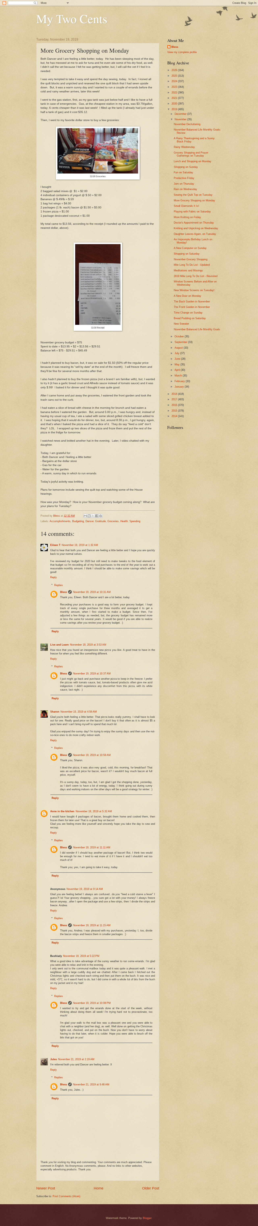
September (181, 342)
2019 (175, 109)
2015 (175, 410)
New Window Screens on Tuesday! (194, 290)
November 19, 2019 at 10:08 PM (92, 1002)
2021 (175, 97)
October (180, 336)
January (180, 386)
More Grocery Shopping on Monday (194, 200)
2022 (175, 92)
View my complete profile (182, 52)
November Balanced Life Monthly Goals (197, 329)
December (181, 113)
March (179, 375)
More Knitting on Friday (187, 217)
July (177, 353)
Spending (134, 521)
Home (98, 1188)
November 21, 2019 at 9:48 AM (91, 1084)
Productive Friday (184, 178)
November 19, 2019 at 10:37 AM (92, 673)
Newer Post (45, 1188)
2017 (175, 399)
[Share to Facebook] (97, 516)
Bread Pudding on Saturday (190, 318)
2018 (175, 393)
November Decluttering (187, 124)
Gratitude (100, 521)
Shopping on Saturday (187, 253)
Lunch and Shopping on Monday (192, 161)
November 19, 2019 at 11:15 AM (91, 925)
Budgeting (78, 521)
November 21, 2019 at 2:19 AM (76, 1059)
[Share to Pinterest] (101, 516)
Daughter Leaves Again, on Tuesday (195, 233)
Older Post (150, 1188)
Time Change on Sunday (188, 312)
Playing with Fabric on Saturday (192, 211)
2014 (175, 416)
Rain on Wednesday (185, 189)
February (180, 381)
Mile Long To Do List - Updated (192, 264)
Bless (63, 592)
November (181, 119)
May (177, 364)
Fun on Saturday (183, 172)
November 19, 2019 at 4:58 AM (78, 711)
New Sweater (181, 323)
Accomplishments (60, 521)
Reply (53, 577)
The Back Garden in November (192, 301)
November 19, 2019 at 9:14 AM (85, 888)
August (179, 347)
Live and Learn (59, 644)
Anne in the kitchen (62, 811)
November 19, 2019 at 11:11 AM (91, 847)
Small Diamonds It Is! (186, 205)
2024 (175, 81)
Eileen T (55, 545)
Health (124, 521)
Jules (53, 1059)
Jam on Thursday (184, 183)
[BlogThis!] (89, 516)
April (178, 369)
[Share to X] (93, 516)
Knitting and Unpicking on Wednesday (196, 228)
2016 (175, 405)
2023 (175, 86)
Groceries (113, 521)
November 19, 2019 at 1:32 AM (80, 545)
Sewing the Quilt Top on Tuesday (193, 194)
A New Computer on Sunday (190, 248)
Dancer (89, 521)
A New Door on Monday (187, 295)
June (178, 358)
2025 (175, 75)
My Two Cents (71, 18)
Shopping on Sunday (186, 166)
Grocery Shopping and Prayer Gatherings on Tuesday (191, 154)
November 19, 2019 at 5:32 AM (94, 811)
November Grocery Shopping (190, 259)
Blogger (147, 1218)
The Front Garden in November (192, 306)
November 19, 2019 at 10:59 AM (92, 755)
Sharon (54, 711)
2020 (175, 103)
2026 (175, 70)
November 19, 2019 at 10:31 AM (92, 592)
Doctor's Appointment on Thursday (194, 222)
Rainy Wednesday (184, 146)
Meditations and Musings (188, 270)
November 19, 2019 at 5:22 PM (81, 955)
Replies (58, 584)
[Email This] (85, 516)
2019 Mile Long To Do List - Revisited (195, 276)
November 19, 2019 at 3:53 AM (88, 644)
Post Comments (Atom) (66, 1196)
